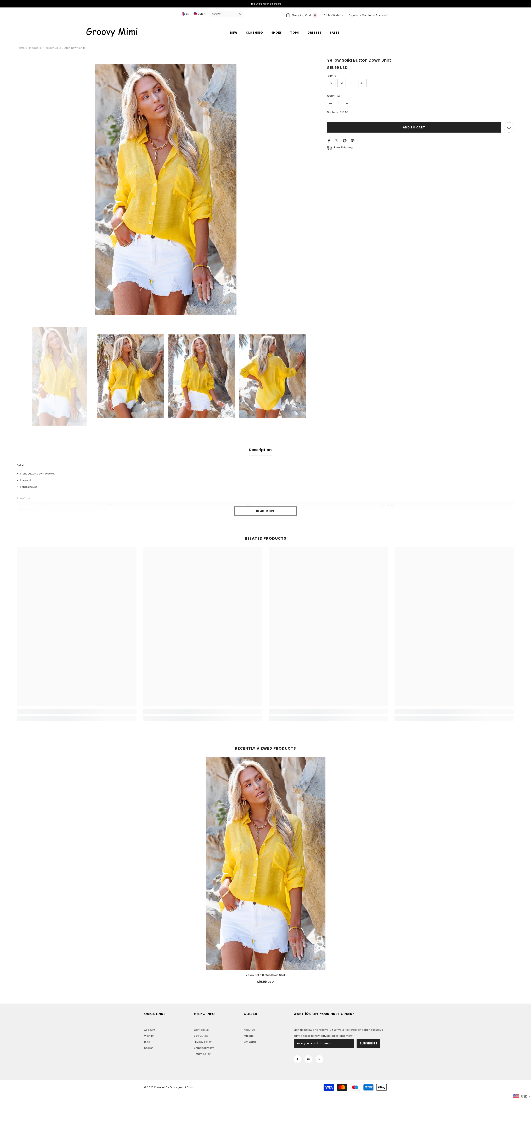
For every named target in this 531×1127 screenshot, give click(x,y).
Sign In (354, 15)
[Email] (352, 140)
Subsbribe (368, 1043)
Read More (265, 511)
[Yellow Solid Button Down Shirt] (265, 863)
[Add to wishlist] (509, 127)
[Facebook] (329, 140)
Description (260, 449)
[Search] (226, 14)
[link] (76, 711)
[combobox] (223, 14)
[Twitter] (337, 140)
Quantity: (333, 96)
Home (20, 48)
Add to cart (414, 127)
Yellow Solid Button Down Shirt (265, 975)
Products (35, 48)
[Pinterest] (345, 140)
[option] (166, 189)
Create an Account (374, 15)
